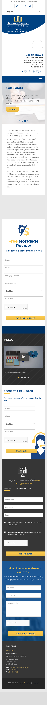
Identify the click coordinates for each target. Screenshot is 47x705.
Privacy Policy (36, 683)
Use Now (12, 109)
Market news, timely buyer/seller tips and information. (25, 524)
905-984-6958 (38, 67)
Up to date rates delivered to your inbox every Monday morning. (24, 533)
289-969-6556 (38, 65)
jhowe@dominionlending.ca (33, 62)
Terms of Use (27, 683)
